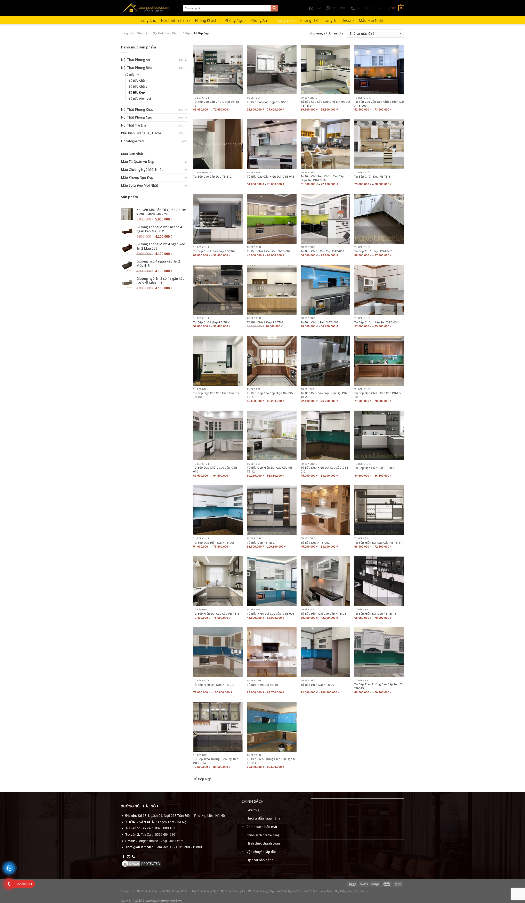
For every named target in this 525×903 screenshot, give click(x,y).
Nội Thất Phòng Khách (138, 109)
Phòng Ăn (259, 20)
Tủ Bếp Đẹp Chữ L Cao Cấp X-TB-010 (215, 469)
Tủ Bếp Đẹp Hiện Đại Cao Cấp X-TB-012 (325, 469)
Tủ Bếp (185, 33)
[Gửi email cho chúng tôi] (128, 857)
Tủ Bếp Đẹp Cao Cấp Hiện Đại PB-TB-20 (324, 395)
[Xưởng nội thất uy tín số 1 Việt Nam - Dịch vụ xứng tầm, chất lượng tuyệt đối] (149, 8)
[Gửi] (274, 8)
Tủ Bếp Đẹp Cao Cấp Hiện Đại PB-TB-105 (216, 395)
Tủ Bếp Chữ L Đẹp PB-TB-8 (265, 322)
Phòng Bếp (283, 20)
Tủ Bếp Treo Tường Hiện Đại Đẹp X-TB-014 (271, 761)
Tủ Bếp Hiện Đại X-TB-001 (318, 685)
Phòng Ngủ (234, 20)
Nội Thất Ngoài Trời (289, 891)
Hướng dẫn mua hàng (263, 818)
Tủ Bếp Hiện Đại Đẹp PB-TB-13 (375, 613)
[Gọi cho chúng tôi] (133, 857)
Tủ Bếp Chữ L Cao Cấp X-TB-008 (322, 251)
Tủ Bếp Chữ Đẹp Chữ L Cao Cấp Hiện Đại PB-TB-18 (322, 178)
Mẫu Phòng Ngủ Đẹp (137, 177)
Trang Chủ (147, 20)
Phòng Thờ (309, 20)
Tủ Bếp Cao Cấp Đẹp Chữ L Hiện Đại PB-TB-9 (325, 103)
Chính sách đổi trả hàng (263, 835)
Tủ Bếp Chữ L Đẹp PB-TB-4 (211, 322)
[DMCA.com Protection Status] (141, 863)
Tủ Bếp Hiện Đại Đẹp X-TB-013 (214, 685)
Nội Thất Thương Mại (318, 891)
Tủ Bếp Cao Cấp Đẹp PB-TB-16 (267, 102)
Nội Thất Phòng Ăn (135, 59)
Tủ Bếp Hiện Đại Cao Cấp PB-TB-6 (216, 613)
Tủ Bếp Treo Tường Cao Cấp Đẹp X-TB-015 (378, 686)
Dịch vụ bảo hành (260, 860)
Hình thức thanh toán (263, 843)
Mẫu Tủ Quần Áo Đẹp (137, 161)
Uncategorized (132, 141)
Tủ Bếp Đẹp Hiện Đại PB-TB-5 (374, 468)
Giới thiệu (254, 810)
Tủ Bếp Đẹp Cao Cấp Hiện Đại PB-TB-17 (270, 395)
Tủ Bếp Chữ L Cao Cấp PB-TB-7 (214, 251)
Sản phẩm (143, 33)
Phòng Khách (206, 20)
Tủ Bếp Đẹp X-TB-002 (315, 543)
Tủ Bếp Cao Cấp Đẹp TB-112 (212, 176)
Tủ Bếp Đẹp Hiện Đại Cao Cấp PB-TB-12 (270, 469)
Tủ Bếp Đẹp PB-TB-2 (261, 543)
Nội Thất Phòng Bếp (165, 33)
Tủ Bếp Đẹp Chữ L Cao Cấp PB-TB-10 (377, 395)
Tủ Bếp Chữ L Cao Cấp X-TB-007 (268, 251)
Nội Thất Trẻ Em (174, 20)
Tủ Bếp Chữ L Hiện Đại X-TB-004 (376, 322)
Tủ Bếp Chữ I (138, 80)
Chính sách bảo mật (262, 826)
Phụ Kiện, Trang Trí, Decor (141, 133)
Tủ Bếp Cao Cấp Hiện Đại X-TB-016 (270, 176)
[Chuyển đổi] (185, 59)
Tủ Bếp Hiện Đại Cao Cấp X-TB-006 (270, 613)
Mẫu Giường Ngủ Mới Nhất (142, 169)
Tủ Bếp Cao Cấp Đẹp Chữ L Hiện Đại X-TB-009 (379, 103)
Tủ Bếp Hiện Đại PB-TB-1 (264, 685)
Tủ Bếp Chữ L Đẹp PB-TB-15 (373, 251)
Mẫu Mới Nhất (371, 20)
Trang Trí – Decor (337, 20)
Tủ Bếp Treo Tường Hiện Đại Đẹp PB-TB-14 (216, 761)
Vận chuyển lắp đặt (261, 851)
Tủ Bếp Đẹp (137, 92)
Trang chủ (127, 33)
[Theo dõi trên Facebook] (123, 857)
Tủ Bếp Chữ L (138, 86)
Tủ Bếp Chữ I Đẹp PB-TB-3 (372, 176)
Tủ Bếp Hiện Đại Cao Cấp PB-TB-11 (378, 543)
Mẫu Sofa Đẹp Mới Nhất (139, 185)
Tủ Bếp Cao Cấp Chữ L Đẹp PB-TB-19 (216, 103)
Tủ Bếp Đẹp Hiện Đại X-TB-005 (214, 543)
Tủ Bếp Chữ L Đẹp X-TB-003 (319, 322)
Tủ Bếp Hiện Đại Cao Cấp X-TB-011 (324, 613)
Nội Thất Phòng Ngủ (136, 117)
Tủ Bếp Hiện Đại (140, 98)
